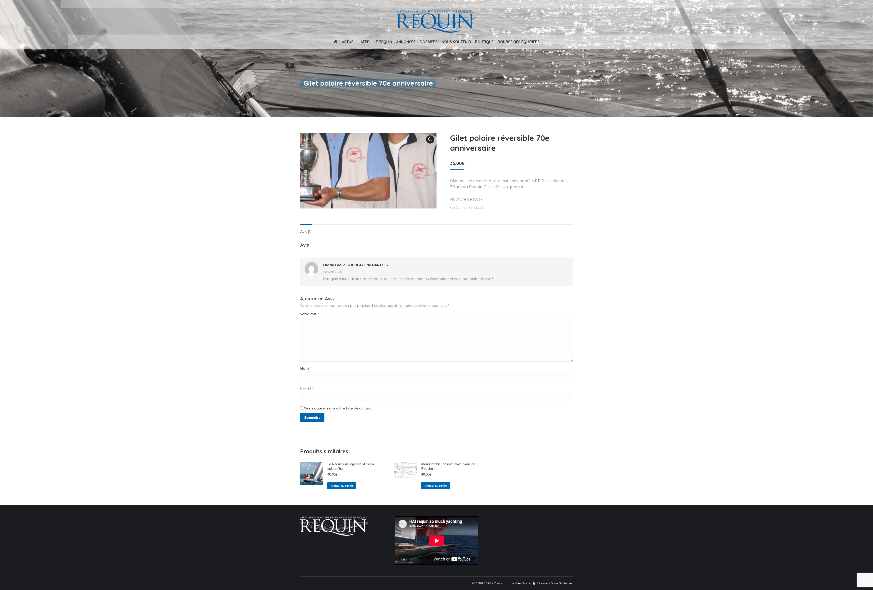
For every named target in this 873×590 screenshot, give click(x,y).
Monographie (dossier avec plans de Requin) (448, 466)
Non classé (475, 207)
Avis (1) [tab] (306, 232)
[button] (430, 139)
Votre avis (309, 314)
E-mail (307, 388)
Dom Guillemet (561, 583)
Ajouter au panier (342, 485)
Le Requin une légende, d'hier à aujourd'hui (350, 466)
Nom (305, 368)
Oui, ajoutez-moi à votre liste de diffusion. (338, 408)
